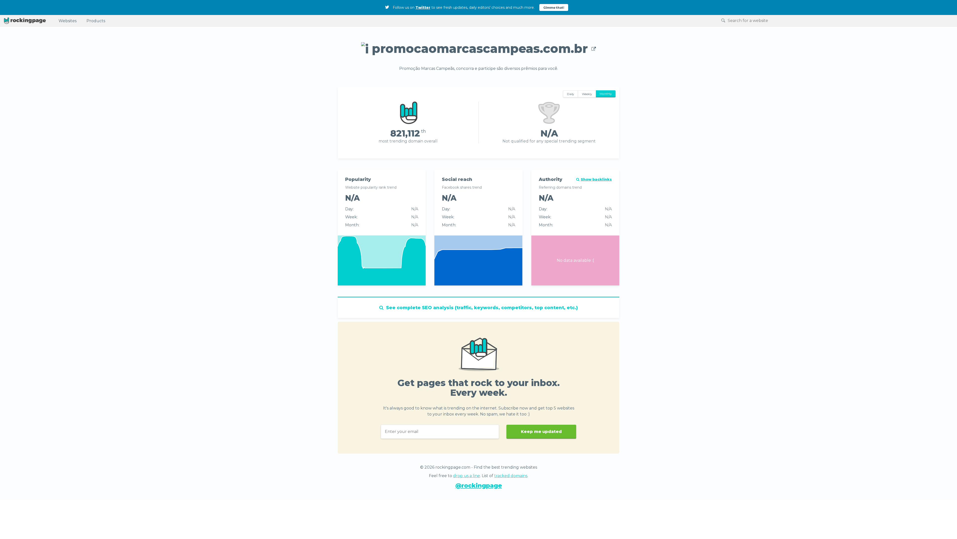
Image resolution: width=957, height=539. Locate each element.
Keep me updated (541, 431)
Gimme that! (553, 7)
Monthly (606, 94)
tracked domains (510, 475)
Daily (570, 94)
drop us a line (466, 475)
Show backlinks (596, 179)
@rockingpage (478, 485)
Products (95, 20)
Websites (68, 20)
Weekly (587, 94)
